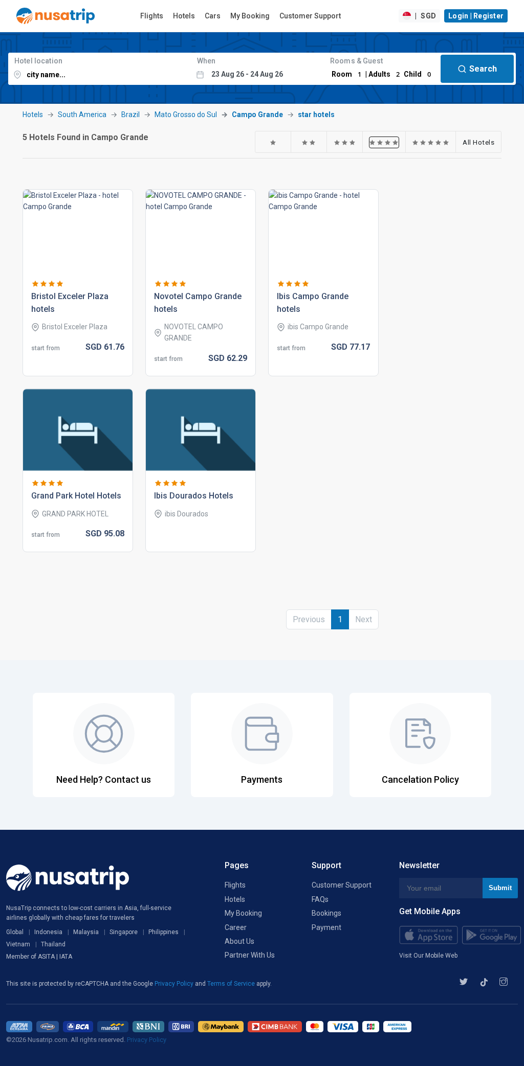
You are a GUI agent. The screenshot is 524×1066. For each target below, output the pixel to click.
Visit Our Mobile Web (428, 955)
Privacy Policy (175, 983)
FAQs (320, 899)
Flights (151, 16)
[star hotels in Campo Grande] (273, 142)
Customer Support (310, 16)
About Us (239, 941)
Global (15, 932)
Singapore (124, 932)
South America (82, 114)
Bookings (326, 913)
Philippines (163, 932)
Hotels (184, 16)
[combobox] (99, 69)
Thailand (53, 944)
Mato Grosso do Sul (186, 114)
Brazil (130, 114)
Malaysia (86, 932)
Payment (326, 927)
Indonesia (48, 932)
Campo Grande (257, 114)
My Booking (250, 16)
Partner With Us (250, 955)
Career (236, 927)
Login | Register (476, 16)
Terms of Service (231, 983)
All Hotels (478, 142)
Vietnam (18, 944)
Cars (213, 16)
